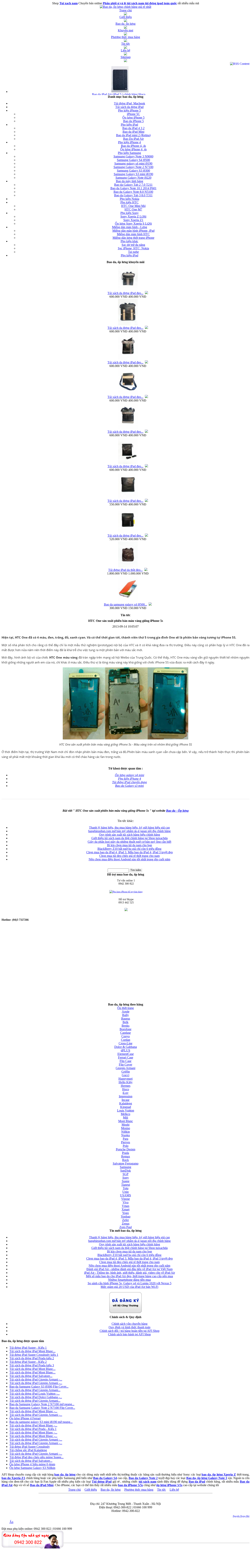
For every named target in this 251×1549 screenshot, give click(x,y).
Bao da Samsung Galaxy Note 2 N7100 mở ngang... (41, 1404)
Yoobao (125, 1216)
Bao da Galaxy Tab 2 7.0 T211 (133, 184)
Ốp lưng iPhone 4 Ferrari (25, 1418)
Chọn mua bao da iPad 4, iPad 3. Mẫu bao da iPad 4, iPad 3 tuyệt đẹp (129, 852)
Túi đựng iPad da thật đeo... (125, 570)
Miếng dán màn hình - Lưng (129, 227)
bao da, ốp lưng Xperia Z (219, 1474)
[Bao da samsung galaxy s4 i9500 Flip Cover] (128, 601)
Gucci (125, 1075)
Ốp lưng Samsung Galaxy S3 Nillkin (32, 1467)
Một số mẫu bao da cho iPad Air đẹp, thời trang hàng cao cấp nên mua (129, 1276)
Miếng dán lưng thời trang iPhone (133, 237)
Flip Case (125, 1061)
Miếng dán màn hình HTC (133, 234)
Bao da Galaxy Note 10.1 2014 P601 (133, 188)
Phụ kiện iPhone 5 (129, 110)
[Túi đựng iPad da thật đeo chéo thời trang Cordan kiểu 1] (128, 566)
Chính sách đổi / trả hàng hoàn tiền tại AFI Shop (129, 1330)
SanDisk (125, 1170)
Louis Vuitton (125, 1110)
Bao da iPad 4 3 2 (133, 128)
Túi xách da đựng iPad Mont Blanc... (32, 1351)
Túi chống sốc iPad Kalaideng (28, 1450)
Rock (125, 1160)
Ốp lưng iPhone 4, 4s (133, 149)
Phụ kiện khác (129, 241)
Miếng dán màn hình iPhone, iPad (133, 230)
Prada (125, 1153)
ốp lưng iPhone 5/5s (169, 1485)
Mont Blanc (125, 1121)
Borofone (125, 1029)
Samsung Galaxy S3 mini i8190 (133, 174)
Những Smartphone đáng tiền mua (129, 1279)
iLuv (125, 1092)
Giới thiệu (91, 1489)
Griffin (125, 1071)
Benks (125, 1025)
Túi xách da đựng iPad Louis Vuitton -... (34, 1393)
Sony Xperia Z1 (133, 220)
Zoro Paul (125, 1227)
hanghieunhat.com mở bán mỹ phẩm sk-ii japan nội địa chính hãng (129, 831)
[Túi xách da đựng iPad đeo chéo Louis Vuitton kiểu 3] (128, 532)
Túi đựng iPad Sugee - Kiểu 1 (28, 1347)
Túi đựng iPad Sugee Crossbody (29, 1446)
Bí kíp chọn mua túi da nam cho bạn (129, 845)
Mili (125, 1117)
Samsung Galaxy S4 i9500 (133, 160)
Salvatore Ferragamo (125, 1163)
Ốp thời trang (125, 1008)
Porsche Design (125, 1149)
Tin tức (161, 1489)
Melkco (125, 1114)
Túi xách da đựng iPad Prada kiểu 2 (31, 1358)
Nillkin (125, 1131)
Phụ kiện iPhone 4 (129, 142)
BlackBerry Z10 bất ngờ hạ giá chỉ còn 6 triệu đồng (129, 848)
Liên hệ (174, 1489)
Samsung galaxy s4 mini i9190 (133, 163)
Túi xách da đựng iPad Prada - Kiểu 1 (32, 1429)
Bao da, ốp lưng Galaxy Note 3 (206, 1478)
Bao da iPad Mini (133, 131)
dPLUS (125, 1050)
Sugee (125, 1181)
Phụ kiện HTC (129, 202)
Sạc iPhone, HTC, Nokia (133, 248)
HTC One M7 (133, 209)
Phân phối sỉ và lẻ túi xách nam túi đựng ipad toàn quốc (140, 3)
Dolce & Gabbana (125, 1047)
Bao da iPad (197, 1481)
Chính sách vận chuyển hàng (129, 1323)
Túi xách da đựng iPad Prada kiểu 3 (31, 1365)
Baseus (125, 1018)
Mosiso (125, 1128)
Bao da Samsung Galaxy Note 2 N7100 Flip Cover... (42, 1407)
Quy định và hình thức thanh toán (129, 1327)
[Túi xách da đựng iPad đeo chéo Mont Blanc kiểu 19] (128, 497)
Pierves (125, 1142)
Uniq (125, 1191)
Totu (125, 1188)
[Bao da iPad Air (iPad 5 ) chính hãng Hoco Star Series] (120, 91)
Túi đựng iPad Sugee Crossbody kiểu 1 (33, 1354)
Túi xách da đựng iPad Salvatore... (30, 1376)
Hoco (125, 1089)
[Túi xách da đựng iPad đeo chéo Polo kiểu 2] (128, 463)
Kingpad (125, 1107)
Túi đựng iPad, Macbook (129, 103)
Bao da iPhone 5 (133, 121)
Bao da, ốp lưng (111, 1489)
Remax (125, 1156)
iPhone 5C (133, 114)
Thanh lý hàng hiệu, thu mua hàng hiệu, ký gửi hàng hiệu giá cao (129, 827)
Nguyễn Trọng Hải (241, 1516)
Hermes (125, 1085)
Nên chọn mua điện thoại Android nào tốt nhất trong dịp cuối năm (129, 859)
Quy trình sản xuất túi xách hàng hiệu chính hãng (129, 834)
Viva (125, 1202)
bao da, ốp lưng (64, 1474)
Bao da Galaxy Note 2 (143, 1478)
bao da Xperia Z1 (13, 1478)
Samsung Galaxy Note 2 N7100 (133, 167)
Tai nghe (133, 251)
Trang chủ (74, 1489)
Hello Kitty (126, 1082)
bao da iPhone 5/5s (130, 1485)
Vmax (125, 1206)
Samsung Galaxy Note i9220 (133, 177)
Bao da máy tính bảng (129, 181)
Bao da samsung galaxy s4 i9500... (125, 604)
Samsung (125, 1167)
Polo (125, 1145)
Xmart (125, 1209)
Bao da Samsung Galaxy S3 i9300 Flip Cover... (38, 1386)
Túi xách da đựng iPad (129, 107)
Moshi (125, 1124)
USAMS (125, 1195)
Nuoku (125, 1135)
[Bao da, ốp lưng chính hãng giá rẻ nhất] (125, 6)
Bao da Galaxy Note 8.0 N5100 (133, 191)
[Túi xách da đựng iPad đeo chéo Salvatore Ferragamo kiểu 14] (128, 359)
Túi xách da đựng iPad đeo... (125, 293)
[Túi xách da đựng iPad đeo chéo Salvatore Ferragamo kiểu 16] (128, 290)
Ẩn (11, 1522)
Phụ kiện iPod (129, 255)
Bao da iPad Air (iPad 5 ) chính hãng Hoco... (120, 94)
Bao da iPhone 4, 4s (133, 145)
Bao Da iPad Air (133, 138)
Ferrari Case (125, 1057)
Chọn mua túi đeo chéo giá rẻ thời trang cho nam (129, 855)
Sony (125, 1177)
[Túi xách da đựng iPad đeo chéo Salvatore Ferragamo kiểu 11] (128, 428)
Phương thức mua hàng (138, 1489)
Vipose (125, 1198)
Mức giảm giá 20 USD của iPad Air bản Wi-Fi (129, 1286)
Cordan (125, 1039)
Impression (125, 1096)
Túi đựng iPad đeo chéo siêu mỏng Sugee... (36, 1457)
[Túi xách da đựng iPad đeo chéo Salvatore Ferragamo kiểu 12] (128, 393)
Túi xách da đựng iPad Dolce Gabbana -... (35, 1397)
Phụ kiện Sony (129, 213)
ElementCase (125, 1054)
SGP (125, 1174)
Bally (125, 1015)
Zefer (125, 1220)
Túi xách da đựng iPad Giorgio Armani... (34, 1390)
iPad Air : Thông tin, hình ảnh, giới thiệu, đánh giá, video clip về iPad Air (129, 1272)
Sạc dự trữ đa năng (133, 244)
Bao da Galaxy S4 (105, 1478)
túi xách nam (147, 1481)
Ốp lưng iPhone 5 (133, 117)
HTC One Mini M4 (133, 206)
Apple (125, 1011)
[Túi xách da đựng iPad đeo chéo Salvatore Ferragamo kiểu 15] (128, 324)
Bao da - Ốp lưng (177, 810)
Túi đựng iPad (102, 1481)
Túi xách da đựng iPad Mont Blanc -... (33, 1411)
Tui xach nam (68, 3)
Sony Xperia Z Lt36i (133, 216)
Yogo (125, 1213)
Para (125, 1138)
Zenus (125, 1223)
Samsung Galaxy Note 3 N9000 (133, 156)
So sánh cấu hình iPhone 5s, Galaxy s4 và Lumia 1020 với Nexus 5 (129, 1283)
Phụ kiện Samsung (129, 153)
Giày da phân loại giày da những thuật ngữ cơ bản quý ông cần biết (129, 841)
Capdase (125, 1032)
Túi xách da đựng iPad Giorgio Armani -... (35, 1379)
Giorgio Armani (125, 1068)
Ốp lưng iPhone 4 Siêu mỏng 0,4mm (32, 1464)
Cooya (125, 1036)
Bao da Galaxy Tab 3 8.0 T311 (133, 195)
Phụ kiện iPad (129, 124)
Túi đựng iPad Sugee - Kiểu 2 (28, 1361)
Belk (125, 1022)
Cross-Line (125, 1043)
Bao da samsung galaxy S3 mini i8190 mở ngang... (41, 1422)
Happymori (125, 1078)
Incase (125, 1100)
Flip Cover (125, 1064)
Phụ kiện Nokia (129, 198)
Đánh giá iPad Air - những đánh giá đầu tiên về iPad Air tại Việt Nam (129, 1269)
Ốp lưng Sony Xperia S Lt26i (133, 223)
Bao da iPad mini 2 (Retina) (133, 135)
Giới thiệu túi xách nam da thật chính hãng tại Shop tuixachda (129, 838)
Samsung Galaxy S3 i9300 (133, 170)
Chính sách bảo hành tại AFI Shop (129, 1334)
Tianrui (125, 1184)
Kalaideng (125, 1103)
